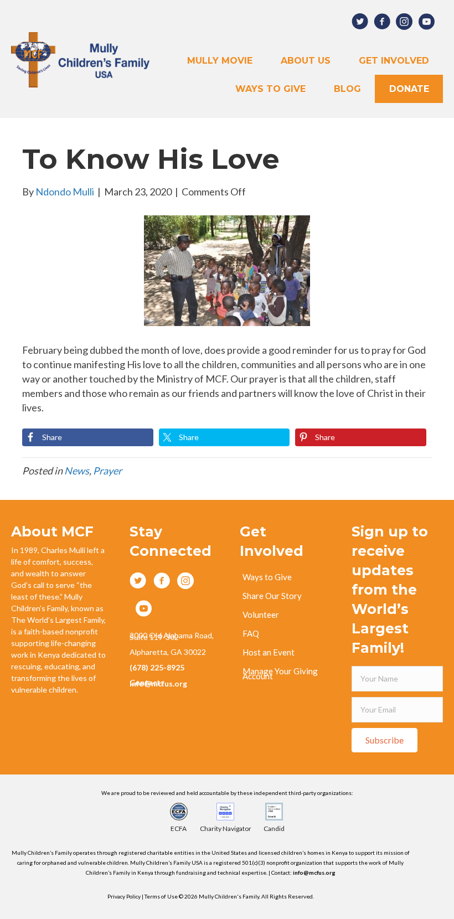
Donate (409, 89)
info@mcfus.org (314, 872)
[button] (384, 740)
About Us (306, 60)
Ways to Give (270, 89)
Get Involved (394, 60)
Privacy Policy (124, 896)
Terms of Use (162, 896)
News (76, 470)
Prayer (107, 470)
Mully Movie (219, 60)
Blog (347, 89)
